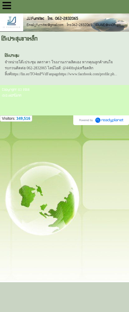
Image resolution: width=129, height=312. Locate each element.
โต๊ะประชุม (12, 55)
